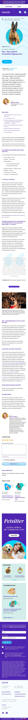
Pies (6, 18)
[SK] (25, 719)
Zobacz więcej (7, 617)
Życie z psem (17, 18)
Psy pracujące (10, 372)
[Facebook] (3, 713)
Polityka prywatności (20, 694)
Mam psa (10, 18)
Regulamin (17, 692)
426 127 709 (4, 709)
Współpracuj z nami (20, 696)
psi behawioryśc (6, 377)
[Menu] (25, 12)
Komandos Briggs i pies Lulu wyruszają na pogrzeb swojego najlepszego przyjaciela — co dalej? (13, 121)
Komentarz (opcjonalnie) (7, 443)
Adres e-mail (5, 635)
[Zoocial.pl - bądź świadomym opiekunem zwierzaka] (6, 12)
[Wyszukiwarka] (20, 12)
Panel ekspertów (6, 692)
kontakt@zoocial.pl (6, 707)
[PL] (22, 719)
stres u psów (22, 379)
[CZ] (24, 719)
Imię (3, 630)
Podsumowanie (8, 132)
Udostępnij (6, 61)
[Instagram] (7, 713)
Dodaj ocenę (13, 463)
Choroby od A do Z (6, 694)
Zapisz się (5, 642)
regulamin (12, 460)
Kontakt (4, 705)
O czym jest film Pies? (9, 118)
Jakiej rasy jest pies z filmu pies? (12, 128)
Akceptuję (9, 460)
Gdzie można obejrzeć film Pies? (12, 130)
